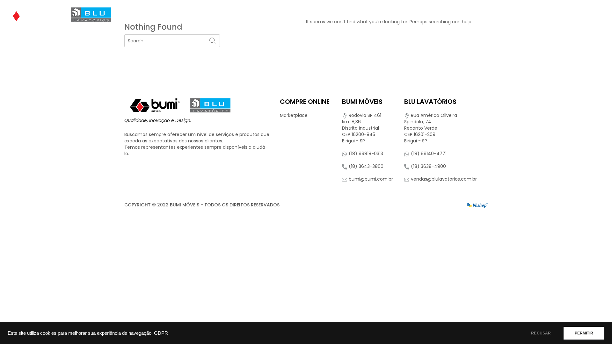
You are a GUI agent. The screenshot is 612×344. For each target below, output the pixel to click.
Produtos (365, 14)
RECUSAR (541, 333)
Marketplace (294, 115)
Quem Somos (323, 14)
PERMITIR (584, 333)
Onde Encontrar (417, 14)
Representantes (525, 14)
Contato (569, 14)
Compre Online (470, 14)
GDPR (161, 333)
